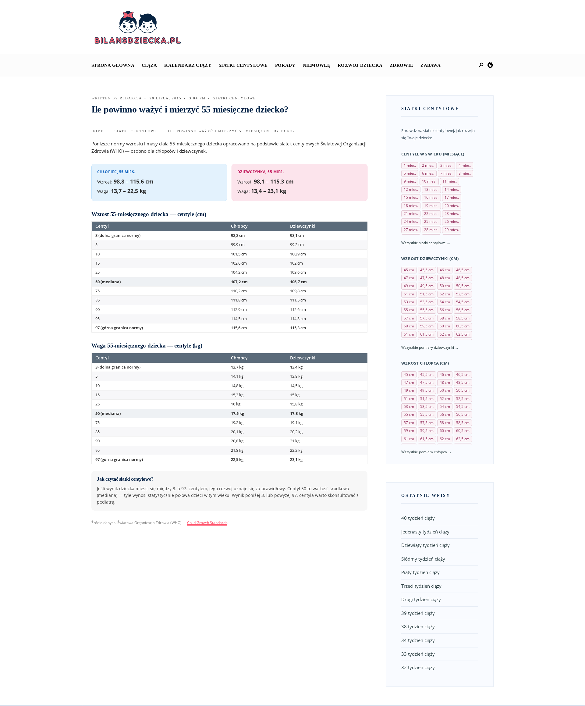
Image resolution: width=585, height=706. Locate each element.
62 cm (445, 334)
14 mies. (452, 189)
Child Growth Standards (207, 522)
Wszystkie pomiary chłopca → (426, 452)
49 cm (409, 285)
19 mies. (431, 205)
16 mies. (431, 197)
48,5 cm (463, 277)
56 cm (445, 309)
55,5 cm (427, 309)
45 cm (409, 270)
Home (97, 131)
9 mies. (410, 181)
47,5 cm (427, 277)
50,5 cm (463, 285)
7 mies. (446, 173)
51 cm (409, 294)
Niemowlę (316, 65)
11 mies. (449, 181)
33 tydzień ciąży (418, 654)
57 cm (409, 318)
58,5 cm (463, 318)
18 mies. (411, 205)
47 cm (409, 277)
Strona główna (112, 65)
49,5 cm (427, 285)
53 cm (409, 302)
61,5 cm (427, 334)
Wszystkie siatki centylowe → (425, 242)
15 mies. (411, 197)
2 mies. (428, 165)
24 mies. (411, 221)
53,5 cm (427, 302)
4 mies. (465, 165)
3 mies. (446, 165)
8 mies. (465, 173)
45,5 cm (427, 270)
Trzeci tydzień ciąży (421, 586)
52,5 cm (463, 294)
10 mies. (429, 181)
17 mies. (452, 197)
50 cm (445, 285)
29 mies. (452, 229)
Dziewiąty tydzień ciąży (425, 545)
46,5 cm (463, 270)
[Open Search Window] (481, 65)
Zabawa (430, 65)
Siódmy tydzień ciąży (423, 559)
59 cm (409, 326)
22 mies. (431, 213)
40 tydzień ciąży (418, 518)
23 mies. (452, 213)
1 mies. (410, 165)
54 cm (445, 302)
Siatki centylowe (243, 65)
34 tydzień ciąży (418, 640)
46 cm (445, 270)
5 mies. (410, 173)
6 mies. (428, 173)
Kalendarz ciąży (187, 65)
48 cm (445, 277)
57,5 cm (427, 318)
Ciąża (149, 65)
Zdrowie (401, 65)
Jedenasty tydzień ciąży (425, 532)
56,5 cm (463, 309)
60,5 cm (463, 326)
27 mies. (411, 229)
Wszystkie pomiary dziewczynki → (430, 347)
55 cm (409, 309)
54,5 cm (463, 302)
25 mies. (431, 221)
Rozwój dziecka (360, 65)
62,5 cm (463, 334)
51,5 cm (427, 294)
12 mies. (411, 189)
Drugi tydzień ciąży (421, 599)
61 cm (409, 334)
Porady (285, 65)
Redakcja (131, 98)
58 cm (445, 318)
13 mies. (431, 189)
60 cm (445, 326)
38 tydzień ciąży (418, 626)
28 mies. (431, 229)
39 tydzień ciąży (418, 613)
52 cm (445, 294)
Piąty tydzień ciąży (420, 572)
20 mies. (452, 205)
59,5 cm (427, 326)
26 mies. (452, 221)
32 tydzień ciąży (418, 667)
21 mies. (411, 213)
